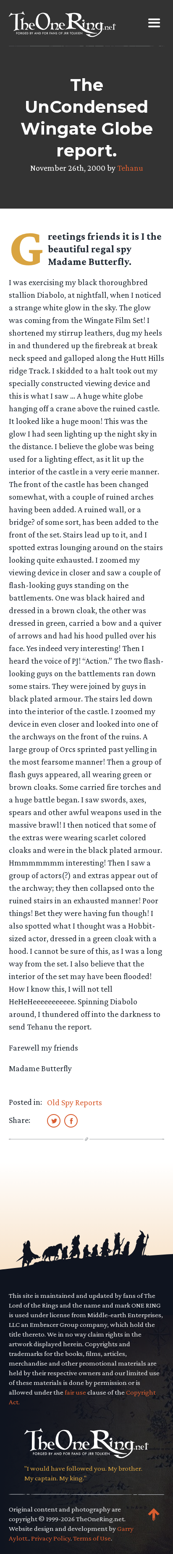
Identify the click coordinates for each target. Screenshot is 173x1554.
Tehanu (130, 167)
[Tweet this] (53, 1120)
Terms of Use (92, 1538)
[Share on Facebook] (71, 1120)
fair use (75, 1392)
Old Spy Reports (74, 1102)
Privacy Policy (51, 1538)
